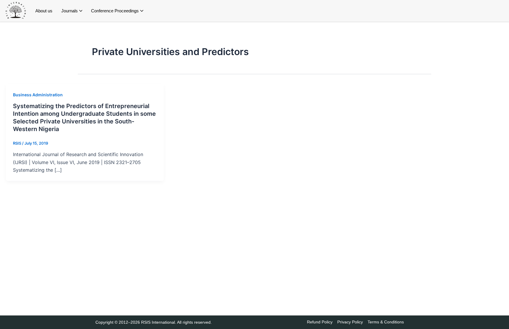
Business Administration (38, 94)
